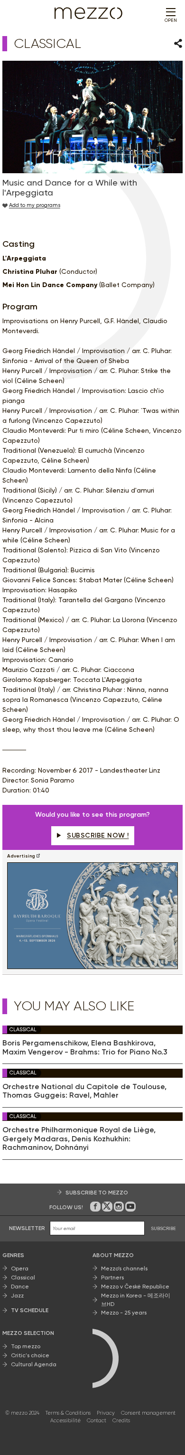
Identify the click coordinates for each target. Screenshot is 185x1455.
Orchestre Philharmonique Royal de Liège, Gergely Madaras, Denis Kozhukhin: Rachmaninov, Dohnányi (79, 1139)
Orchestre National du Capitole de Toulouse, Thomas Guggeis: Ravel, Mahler (84, 1091)
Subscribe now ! (98, 835)
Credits (121, 1421)
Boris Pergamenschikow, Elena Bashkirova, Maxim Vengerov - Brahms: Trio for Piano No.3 (84, 1047)
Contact (96, 1421)
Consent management (148, 1413)
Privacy (106, 1413)
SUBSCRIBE (163, 1228)
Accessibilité (65, 1421)
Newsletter (27, 1228)
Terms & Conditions (68, 1413)
